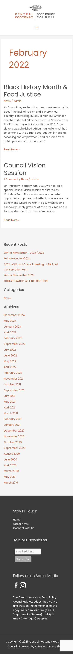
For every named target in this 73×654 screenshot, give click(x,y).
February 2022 (13, 373)
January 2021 (12, 425)
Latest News (21, 524)
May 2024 (10, 321)
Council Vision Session (24, 169)
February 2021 (12, 419)
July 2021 (9, 396)
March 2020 (11, 471)
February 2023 (13, 338)
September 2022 (14, 344)
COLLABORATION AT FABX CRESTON (26, 281)
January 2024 (12, 327)
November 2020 (14, 436)
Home (17, 519)
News (7, 101)
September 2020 (14, 448)
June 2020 (10, 459)
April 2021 (10, 407)
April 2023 (10, 332)
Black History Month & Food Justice (36, 91)
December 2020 (14, 430)
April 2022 (10, 367)
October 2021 (12, 384)
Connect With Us (23, 528)
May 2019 (10, 477)
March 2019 (11, 482)
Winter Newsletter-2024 (19, 275)
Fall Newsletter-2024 (17, 258)
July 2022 (10, 350)
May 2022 (10, 361)
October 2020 (13, 442)
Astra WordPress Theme (50, 646)
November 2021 (13, 378)
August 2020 (12, 454)
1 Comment (11, 179)
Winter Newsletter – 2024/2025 (24, 253)
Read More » (11, 150)
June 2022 (10, 355)
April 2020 (10, 465)
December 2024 (14, 315)
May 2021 (9, 402)
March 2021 (11, 413)
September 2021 (14, 390)
